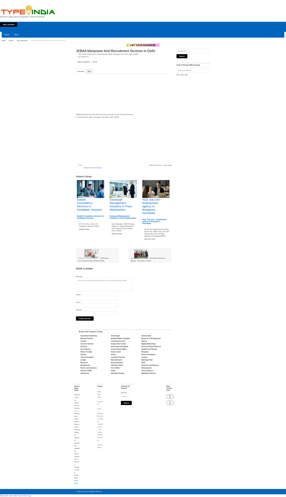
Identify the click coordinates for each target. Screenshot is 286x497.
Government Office (119, 349)
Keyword (124, 393)
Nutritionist (85, 365)
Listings (270, 2)
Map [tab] (89, 71)
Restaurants (146, 368)
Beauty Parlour (86, 338)
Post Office (115, 368)
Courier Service (87, 344)
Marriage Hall (146, 360)
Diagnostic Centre (118, 344)
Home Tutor (116, 352)
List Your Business (279, 2)
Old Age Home (117, 365)
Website (79, 310)
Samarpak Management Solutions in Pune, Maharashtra (123, 217)
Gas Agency (85, 349)
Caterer (83, 341)
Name (78, 294)
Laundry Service (118, 357)
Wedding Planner (148, 373)
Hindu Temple (86, 352)
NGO (143, 362)
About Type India (99, 394)
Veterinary (84, 373)
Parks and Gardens (88, 368)
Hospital (144, 352)
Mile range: (180, 75)
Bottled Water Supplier (120, 338)
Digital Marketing (148, 344)
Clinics (144, 341)
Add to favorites (83, 62)
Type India (84, 491)
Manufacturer (116, 360)
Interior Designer (148, 354)
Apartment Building (88, 336)
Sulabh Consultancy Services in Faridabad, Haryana (90, 217)
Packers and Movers (150, 365)
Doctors (83, 346)
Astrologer (115, 336)
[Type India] (28, 10)
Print (95, 62)
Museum (84, 362)
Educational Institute (119, 346)
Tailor (113, 371)
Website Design (117, 373)
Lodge (83, 360)
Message (79, 276)
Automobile (146, 336)
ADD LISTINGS (9, 25)
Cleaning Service (118, 341)
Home (264, 2)
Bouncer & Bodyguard (151, 338)
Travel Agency (147, 371)
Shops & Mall (86, 371)
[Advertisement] (105, 92)
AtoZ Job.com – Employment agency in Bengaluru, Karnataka (152, 206)
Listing (11, 40)
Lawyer (144, 357)
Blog (16, 35)
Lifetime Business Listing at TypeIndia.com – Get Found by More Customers (100, 426)
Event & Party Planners (151, 346)
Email (78, 302)
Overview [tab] (81, 71)
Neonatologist (117, 362)
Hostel (83, 354)
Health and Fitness (149, 349)
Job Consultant (22, 40)
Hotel (113, 354)
